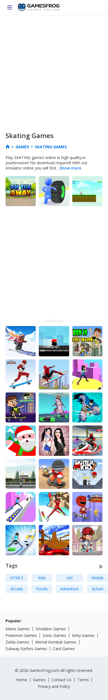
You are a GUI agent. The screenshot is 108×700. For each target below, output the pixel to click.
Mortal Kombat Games (55, 642)
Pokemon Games (21, 635)
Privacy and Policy (54, 686)
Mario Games (18, 628)
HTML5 (16, 577)
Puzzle (42, 588)
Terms (83, 679)
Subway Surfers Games (26, 648)
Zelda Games (17, 642)
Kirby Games (83, 635)
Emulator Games (51, 628)
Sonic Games (54, 635)
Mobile (97, 577)
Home (21, 679)
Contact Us (61, 679)
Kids (42, 577)
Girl (70, 577)
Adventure (69, 588)
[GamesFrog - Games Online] (39, 7)
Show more (70, 168)
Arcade (17, 588)
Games (39, 679)
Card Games (64, 648)
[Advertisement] (54, 72)
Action (97, 588)
